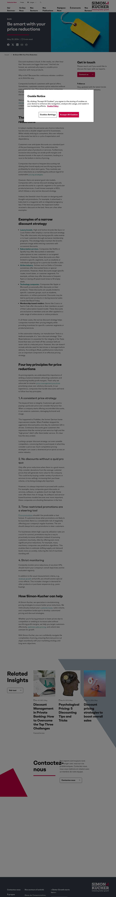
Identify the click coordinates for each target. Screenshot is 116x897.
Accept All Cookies (69, 115)
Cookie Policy (52, 106)
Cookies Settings (48, 115)
